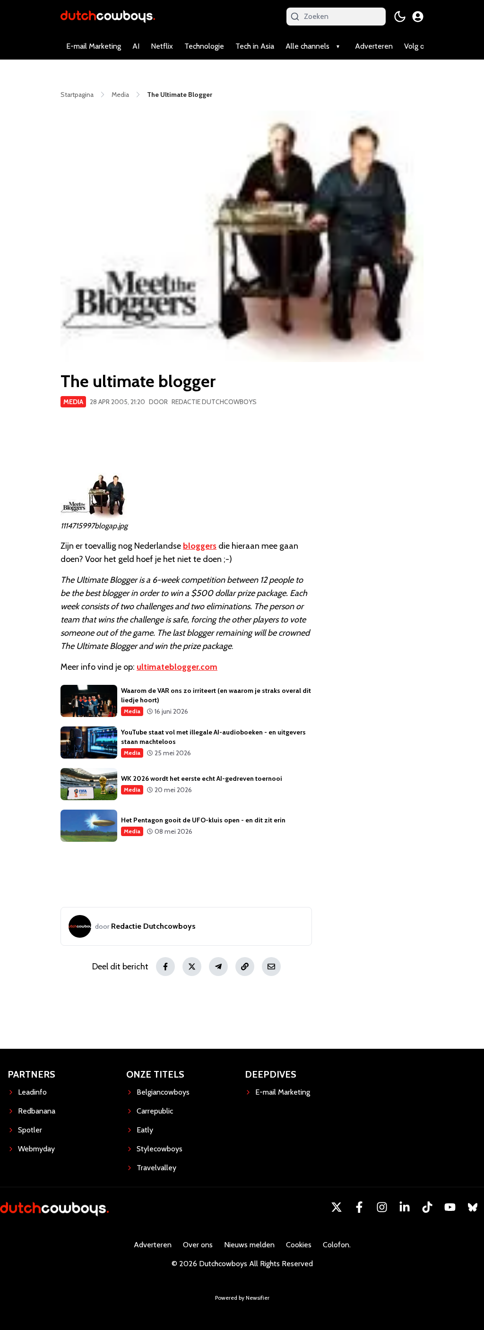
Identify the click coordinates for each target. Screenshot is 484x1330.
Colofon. (337, 1244)
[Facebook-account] (359, 1207)
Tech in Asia (254, 46)
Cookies (298, 1244)
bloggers (199, 546)
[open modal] (418, 16)
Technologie (204, 46)
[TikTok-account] (427, 1207)
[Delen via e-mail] (271, 966)
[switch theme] (399, 16)
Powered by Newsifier (242, 1297)
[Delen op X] (191, 966)
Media (73, 401)
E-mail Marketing (93, 46)
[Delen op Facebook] (165, 966)
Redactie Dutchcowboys (214, 401)
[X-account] (336, 1207)
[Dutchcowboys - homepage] (107, 16)
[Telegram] (218, 966)
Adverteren (374, 46)
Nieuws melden (249, 1244)
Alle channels (307, 46)
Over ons (198, 1244)
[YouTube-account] (450, 1207)
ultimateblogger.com (177, 667)
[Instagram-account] (382, 1207)
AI (135, 46)
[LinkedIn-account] (404, 1207)
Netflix (162, 46)
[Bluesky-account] (472, 1207)
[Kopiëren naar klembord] (244, 966)
